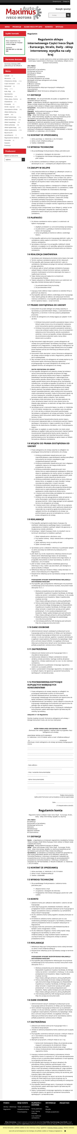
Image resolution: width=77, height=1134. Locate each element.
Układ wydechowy (10, 127)
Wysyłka (48, 1109)
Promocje (7, 145)
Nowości (7, 143)
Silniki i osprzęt (9, 107)
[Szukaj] (68, 15)
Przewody (7, 104)
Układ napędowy (10, 122)
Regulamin (7, 1109)
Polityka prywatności (52, 1112)
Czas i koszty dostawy (35, 1112)
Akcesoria (7, 78)
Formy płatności (36, 1109)
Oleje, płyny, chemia (11, 99)
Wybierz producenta (11, 155)
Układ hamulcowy (10, 117)
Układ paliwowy (9, 125)
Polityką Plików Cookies (55, 1128)
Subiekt (6, 76)
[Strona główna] (23, 12)
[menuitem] (7, 27)
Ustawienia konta (23, 1109)
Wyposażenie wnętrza (11, 138)
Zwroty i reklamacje (9, 1107)
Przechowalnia (22, 1112)
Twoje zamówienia (23, 1107)
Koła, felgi (7, 91)
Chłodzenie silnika (10, 81)
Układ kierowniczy (10, 120)
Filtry (6, 89)
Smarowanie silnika (10, 109)
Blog (47, 1107)
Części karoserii (9, 84)
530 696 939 (10, 49)
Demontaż (7, 86)
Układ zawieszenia (10, 130)
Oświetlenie (8, 102)
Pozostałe (7, 140)
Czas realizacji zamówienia (36, 1117)
